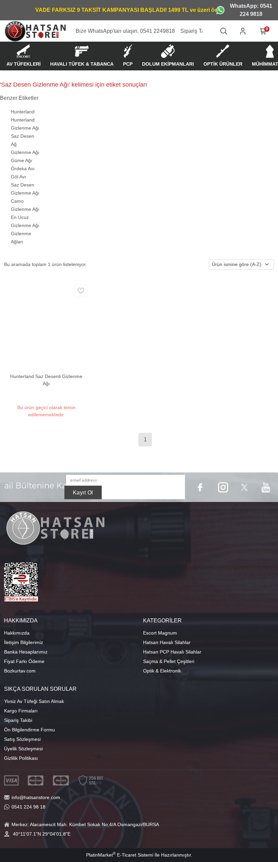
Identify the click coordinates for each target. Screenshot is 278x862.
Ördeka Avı (23, 168)
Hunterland (23, 111)
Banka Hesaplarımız (25, 652)
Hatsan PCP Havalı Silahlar (172, 652)
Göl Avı (18, 176)
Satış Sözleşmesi (22, 739)
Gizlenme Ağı (25, 152)
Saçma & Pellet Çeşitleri (168, 661)
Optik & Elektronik (162, 670)
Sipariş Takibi (18, 720)
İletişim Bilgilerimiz (23, 642)
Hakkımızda (16, 633)
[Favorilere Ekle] (81, 291)
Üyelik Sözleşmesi (23, 748)
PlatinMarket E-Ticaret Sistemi (119, 855)
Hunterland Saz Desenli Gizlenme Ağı (46, 380)
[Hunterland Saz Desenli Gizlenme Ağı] (46, 325)
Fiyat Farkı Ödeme (24, 661)
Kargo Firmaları (21, 710)
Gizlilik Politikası (21, 758)
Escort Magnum (160, 633)
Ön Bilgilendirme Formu (29, 729)
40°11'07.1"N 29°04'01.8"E (42, 834)
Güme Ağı (21, 160)
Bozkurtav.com (20, 670)
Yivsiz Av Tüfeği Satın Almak (34, 701)
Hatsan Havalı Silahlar (167, 642)
